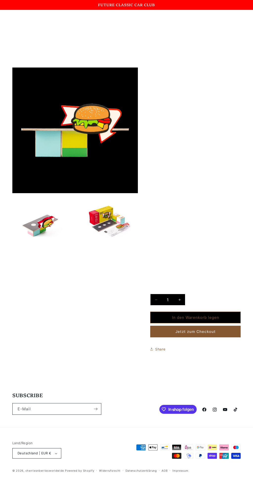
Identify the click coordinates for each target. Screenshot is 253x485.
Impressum (180, 470)
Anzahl (155, 290)
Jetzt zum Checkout (195, 331)
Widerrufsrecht (110, 470)
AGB (165, 470)
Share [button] (160, 349)
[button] (17, 28)
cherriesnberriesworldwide (44, 470)
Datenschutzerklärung (141, 470)
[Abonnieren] (95, 409)
